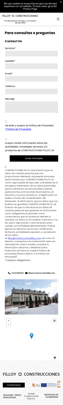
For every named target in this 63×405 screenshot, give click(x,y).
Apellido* (10, 61)
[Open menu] (58, 19)
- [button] (8, 324)
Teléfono (10, 86)
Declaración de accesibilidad (51, 395)
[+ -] (31, 339)
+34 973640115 (17, 273)
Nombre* (10, 48)
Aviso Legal (8, 395)
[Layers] (54, 320)
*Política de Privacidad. (18, 129)
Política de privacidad (12, 396)
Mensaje (10, 99)
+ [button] (8, 320)
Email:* (9, 73)
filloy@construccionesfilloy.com (24, 238)
